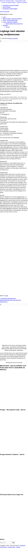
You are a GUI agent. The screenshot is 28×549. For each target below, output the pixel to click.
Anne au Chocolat (4, 11)
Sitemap (18, 547)
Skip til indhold (6, 7)
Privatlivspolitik (11, 547)
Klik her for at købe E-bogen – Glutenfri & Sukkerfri (14, 2)
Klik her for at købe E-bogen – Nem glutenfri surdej (13, 1)
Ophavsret (22, 545)
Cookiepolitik (3, 547)
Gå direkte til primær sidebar (10, 8)
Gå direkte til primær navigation (11, 5)
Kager (6, 295)
